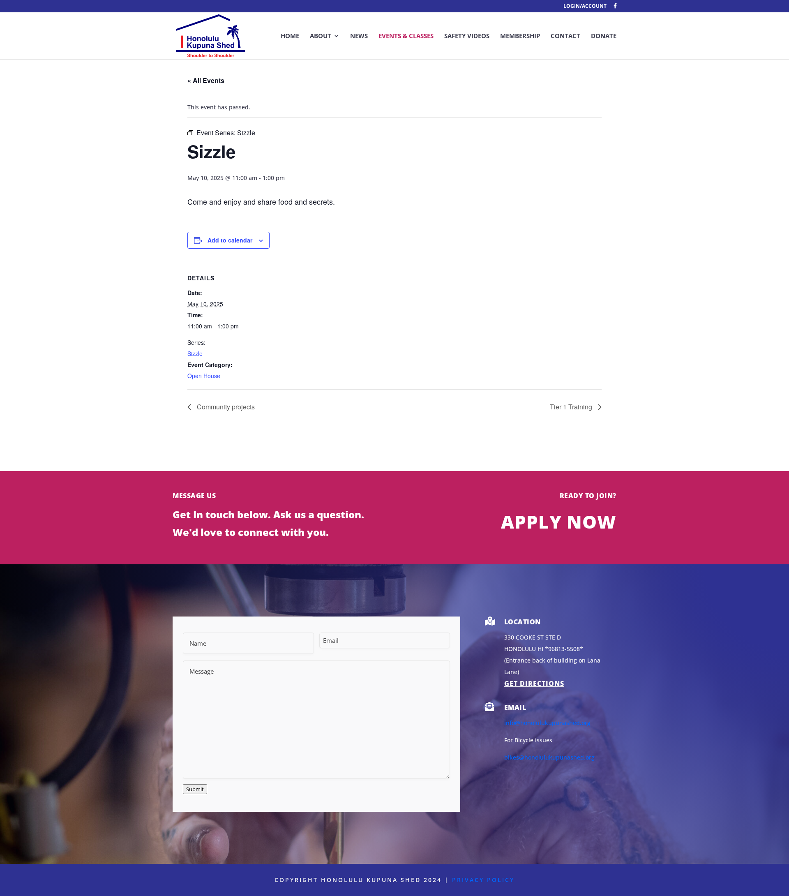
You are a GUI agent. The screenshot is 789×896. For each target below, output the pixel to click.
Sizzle (195, 353)
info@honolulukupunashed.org (547, 723)
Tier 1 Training (572, 406)
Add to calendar (230, 240)
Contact (565, 36)
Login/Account (585, 6)
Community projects (225, 406)
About (320, 36)
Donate (603, 36)
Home (290, 36)
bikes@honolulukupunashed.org (549, 757)
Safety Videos (466, 36)
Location (522, 621)
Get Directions (534, 683)
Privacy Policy (483, 880)
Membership (520, 36)
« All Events (205, 80)
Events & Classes (406, 36)
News (359, 36)
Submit (195, 789)
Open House (203, 376)
